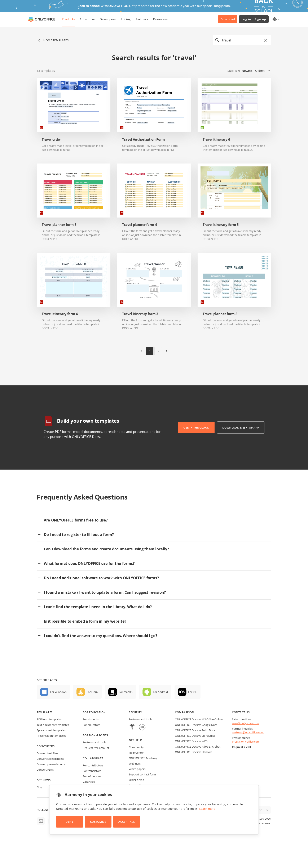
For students (91, 719)
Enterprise (87, 19)
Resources (160, 19)
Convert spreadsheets (50, 759)
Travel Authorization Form (143, 139)
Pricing (126, 19)
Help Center (136, 752)
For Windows (58, 692)
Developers (108, 19)
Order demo (136, 780)
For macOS (125, 692)
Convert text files (47, 753)
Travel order (51, 139)
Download (227, 19)
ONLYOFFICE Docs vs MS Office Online (199, 719)
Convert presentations (51, 764)
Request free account (96, 748)
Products (68, 19)
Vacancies (89, 782)
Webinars (135, 763)
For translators (92, 771)
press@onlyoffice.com (246, 741)
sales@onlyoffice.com (245, 723)
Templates (45, 712)
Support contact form (142, 774)
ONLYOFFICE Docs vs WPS (191, 741)
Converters (45, 746)
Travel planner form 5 (59, 225)
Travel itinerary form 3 (140, 314)
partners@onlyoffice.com (248, 732)
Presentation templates (51, 736)
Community (136, 747)
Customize (98, 822)
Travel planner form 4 (139, 225)
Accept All (126, 822)
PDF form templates (49, 719)
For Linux (92, 692)
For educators (91, 725)
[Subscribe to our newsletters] (41, 821)
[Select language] (276, 19)
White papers (137, 769)
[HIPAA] (132, 727)
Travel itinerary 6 (216, 139)
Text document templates (53, 725)
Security (135, 712)
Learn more (207, 809)
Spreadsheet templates (51, 730)
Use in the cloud (196, 427)
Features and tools (94, 742)
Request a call (241, 747)
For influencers (92, 776)
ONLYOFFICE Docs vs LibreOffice (195, 736)
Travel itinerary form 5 (221, 225)
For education (94, 712)
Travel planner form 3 (220, 314)
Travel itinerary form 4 (60, 314)
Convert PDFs (45, 769)
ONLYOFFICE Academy (143, 758)
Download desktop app (240, 427)
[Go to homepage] (41, 19)
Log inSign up (254, 19)
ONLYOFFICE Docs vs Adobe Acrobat (197, 746)
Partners (142, 19)
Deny (69, 822)
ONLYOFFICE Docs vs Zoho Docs (195, 730)
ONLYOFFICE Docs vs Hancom (193, 752)
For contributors (93, 765)
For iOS (192, 692)
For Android (160, 692)
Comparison (184, 712)
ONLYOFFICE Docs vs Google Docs (196, 725)
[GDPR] (142, 727)
